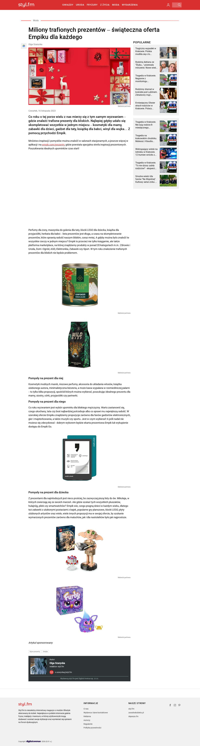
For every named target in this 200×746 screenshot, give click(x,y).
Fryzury (92, 4)
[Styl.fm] (29, 5)
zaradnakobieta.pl (136, 712)
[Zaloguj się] (168, 5)
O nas (86, 709)
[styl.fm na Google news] (23, 46)
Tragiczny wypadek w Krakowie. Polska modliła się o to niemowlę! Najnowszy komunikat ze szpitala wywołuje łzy (145, 51)
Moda (115, 4)
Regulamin (88, 724)
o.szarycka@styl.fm (63, 672)
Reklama (87, 716)
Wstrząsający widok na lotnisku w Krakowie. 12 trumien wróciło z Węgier (146, 152)
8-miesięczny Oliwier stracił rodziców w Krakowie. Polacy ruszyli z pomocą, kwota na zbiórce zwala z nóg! (145, 105)
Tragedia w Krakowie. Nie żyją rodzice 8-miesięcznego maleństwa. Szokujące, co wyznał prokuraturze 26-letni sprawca (146, 125)
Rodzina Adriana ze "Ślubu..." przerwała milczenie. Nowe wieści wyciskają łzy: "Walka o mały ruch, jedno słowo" (146, 65)
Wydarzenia (130, 4)
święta (45, 652)
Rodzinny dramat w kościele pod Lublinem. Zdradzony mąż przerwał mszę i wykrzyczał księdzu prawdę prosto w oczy (146, 92)
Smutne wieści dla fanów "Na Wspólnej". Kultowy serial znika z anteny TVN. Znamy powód (145, 179)
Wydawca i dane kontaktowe (96, 712)
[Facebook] (170, 705)
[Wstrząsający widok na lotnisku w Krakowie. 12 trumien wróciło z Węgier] (168, 153)
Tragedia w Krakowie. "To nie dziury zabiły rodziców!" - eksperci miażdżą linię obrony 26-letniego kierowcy (145, 165)
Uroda (80, 4)
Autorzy (87, 720)
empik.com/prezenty (53, 144)
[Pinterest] (179, 705)
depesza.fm (133, 716)
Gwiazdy (67, 4)
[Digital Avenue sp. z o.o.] (34, 741)
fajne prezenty (35, 652)
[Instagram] (175, 705)
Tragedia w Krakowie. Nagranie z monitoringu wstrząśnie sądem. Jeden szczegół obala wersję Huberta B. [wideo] (145, 78)
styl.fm (131, 709)
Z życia (105, 4)
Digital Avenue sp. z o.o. (89, 678)
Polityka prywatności (92, 728)
